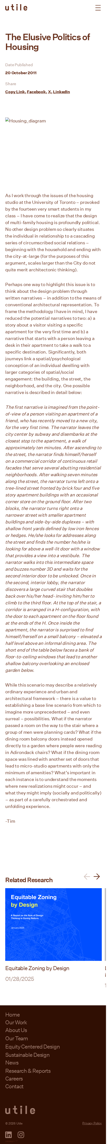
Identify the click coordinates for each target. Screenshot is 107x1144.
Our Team (16, 1038)
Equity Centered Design (32, 1046)
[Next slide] (97, 876)
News (11, 1062)
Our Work (16, 1022)
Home (12, 1014)
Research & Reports (28, 1070)
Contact (14, 1086)
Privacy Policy (92, 1123)
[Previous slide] (87, 876)
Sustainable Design (27, 1054)
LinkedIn (61, 91)
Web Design (9, 1141)
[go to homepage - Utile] (53, 1110)
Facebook (36, 91)
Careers (14, 1078)
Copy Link (15, 91)
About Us (16, 1030)
